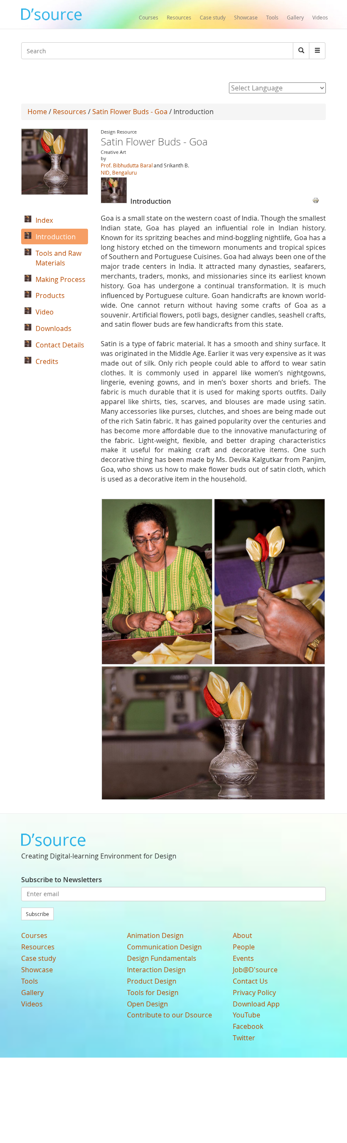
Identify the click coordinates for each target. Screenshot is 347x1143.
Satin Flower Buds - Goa (130, 111)
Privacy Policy (254, 992)
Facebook (248, 1026)
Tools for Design (153, 992)
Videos (320, 17)
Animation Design (155, 935)
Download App (256, 1004)
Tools (272, 17)
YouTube (246, 1015)
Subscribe (37, 914)
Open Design (147, 1004)
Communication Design (164, 947)
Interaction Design (156, 969)
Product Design (151, 981)
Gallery (295, 17)
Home (37, 111)
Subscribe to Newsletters (61, 879)
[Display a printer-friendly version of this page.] (315, 199)
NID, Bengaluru (119, 172)
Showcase (246, 17)
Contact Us (250, 981)
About (242, 935)
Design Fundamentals (161, 958)
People (244, 947)
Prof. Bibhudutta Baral (127, 165)
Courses (148, 17)
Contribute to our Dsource (169, 1015)
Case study (213, 17)
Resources (179, 17)
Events (243, 958)
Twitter (244, 1037)
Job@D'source (255, 969)
